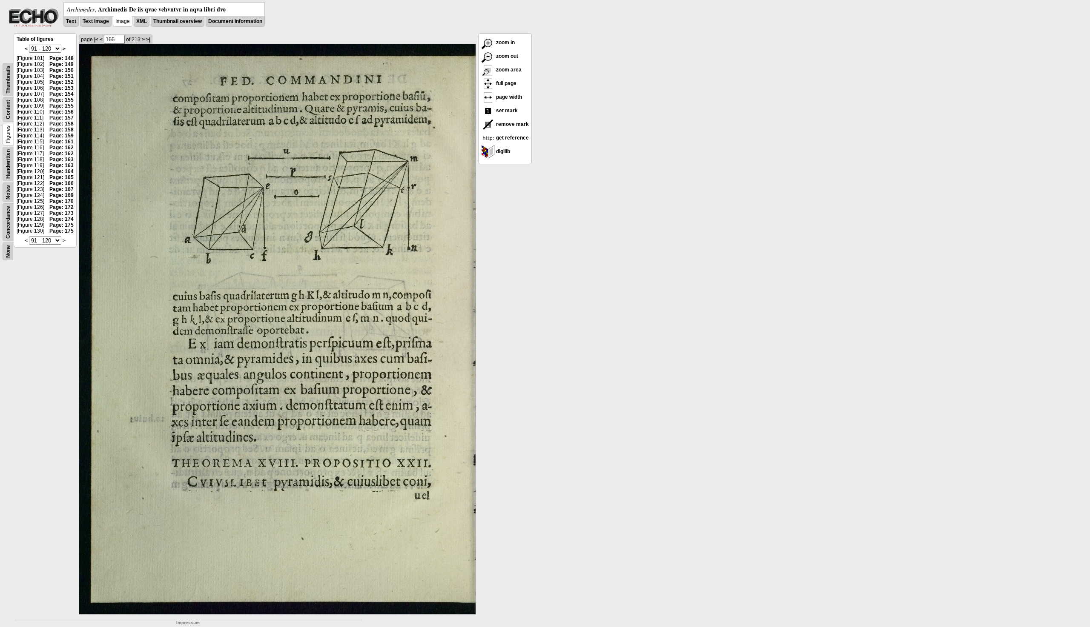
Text (71, 21)
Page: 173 (61, 213)
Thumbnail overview (177, 21)
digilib (502, 151)
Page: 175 (61, 225)
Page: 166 (61, 183)
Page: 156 (61, 112)
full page (505, 83)
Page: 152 (61, 82)
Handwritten (8, 164)
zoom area (508, 70)
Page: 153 (61, 88)
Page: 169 (61, 195)
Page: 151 (61, 76)
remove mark (512, 124)
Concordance (8, 222)
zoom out (506, 56)
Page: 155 (61, 100)
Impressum (188, 622)
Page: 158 (61, 124)
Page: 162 (61, 148)
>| (148, 40)
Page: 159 (61, 136)
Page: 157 (61, 118)
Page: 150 (61, 70)
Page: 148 (61, 58)
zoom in (505, 43)
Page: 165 (61, 177)
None (8, 251)
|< (96, 40)
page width (508, 97)
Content (8, 109)
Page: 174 (61, 219)
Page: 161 (61, 142)
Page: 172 (61, 207)
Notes (8, 192)
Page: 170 (61, 201)
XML (141, 21)
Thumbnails (8, 80)
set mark (506, 111)
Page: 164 (61, 171)
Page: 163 (61, 159)
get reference (512, 138)
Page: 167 (61, 189)
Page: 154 (61, 94)
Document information (235, 21)
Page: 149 (61, 64)
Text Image (96, 21)
